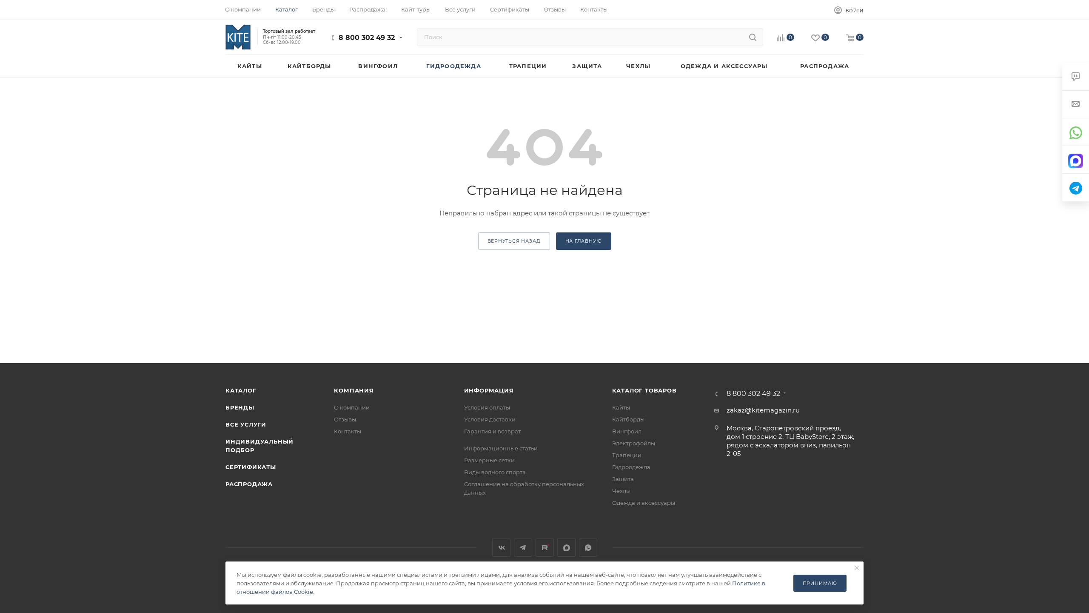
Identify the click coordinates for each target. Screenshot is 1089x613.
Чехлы (621, 490)
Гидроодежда (631, 467)
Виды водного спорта (495, 472)
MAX (566, 548)
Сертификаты (250, 467)
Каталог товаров (644, 390)
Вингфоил (626, 431)
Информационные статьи (501, 448)
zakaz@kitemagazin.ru (763, 410)
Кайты (621, 407)
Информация (489, 390)
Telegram (523, 548)
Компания (353, 390)
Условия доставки (490, 419)
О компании (352, 407)
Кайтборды (628, 419)
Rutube (545, 548)
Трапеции (626, 455)
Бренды (239, 407)
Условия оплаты (487, 407)
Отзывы (345, 419)
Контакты (347, 431)
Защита (623, 479)
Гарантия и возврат (492, 431)
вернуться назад (514, 241)
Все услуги (245, 424)
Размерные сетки (489, 460)
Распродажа (249, 484)
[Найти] (752, 37)
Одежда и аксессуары (643, 502)
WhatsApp (588, 548)
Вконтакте (501, 548)
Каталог (241, 390)
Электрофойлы (633, 443)
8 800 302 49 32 (367, 38)
